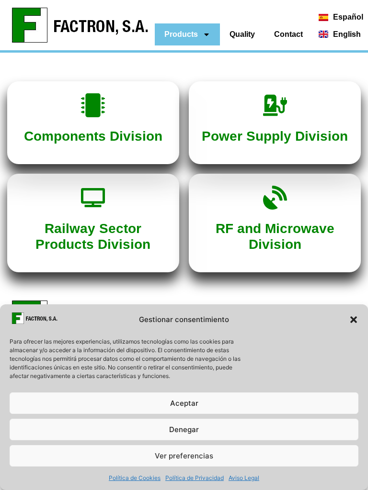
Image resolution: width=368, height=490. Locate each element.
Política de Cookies (135, 477)
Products (181, 34)
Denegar (184, 429)
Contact (288, 34)
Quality (242, 34)
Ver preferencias (184, 455)
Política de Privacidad (194, 477)
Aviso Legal (244, 477)
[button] (353, 319)
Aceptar (184, 403)
